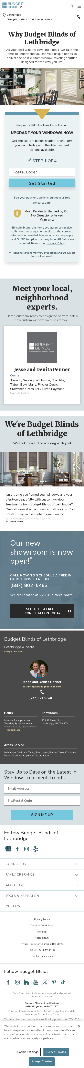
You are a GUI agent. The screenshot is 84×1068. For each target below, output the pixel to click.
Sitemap (42, 931)
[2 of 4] (41, 481)
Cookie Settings (27, 1052)
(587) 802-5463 (78, 17)
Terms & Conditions (42, 925)
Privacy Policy (55, 243)
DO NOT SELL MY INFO (42, 950)
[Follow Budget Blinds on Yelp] (36, 848)
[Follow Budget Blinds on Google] (8, 848)
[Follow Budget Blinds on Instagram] (26, 848)
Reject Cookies (56, 1052)
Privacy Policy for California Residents (42, 944)
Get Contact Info (40, 19)
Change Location (13, 651)
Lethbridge (14, 15)
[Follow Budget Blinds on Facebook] (17, 848)
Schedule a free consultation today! (43, 611)
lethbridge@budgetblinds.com (42, 686)
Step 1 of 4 (45, 161)
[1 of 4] (38, 481)
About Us (14, 885)
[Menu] (79, 6)
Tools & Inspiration (22, 896)
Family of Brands (20, 874)
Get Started (42, 183)
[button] (17, 19)
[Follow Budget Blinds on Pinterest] (54, 982)
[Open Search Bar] (72, 6)
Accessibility (42, 937)
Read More (16, 521)
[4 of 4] (45, 481)
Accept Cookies (42, 1061)
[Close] (79, 1026)
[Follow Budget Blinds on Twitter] (45, 982)
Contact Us (16, 864)
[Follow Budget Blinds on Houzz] (26, 982)
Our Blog (13, 906)
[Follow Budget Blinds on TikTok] (63, 982)
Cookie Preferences (42, 956)
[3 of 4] (43, 481)
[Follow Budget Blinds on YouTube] (36, 982)
